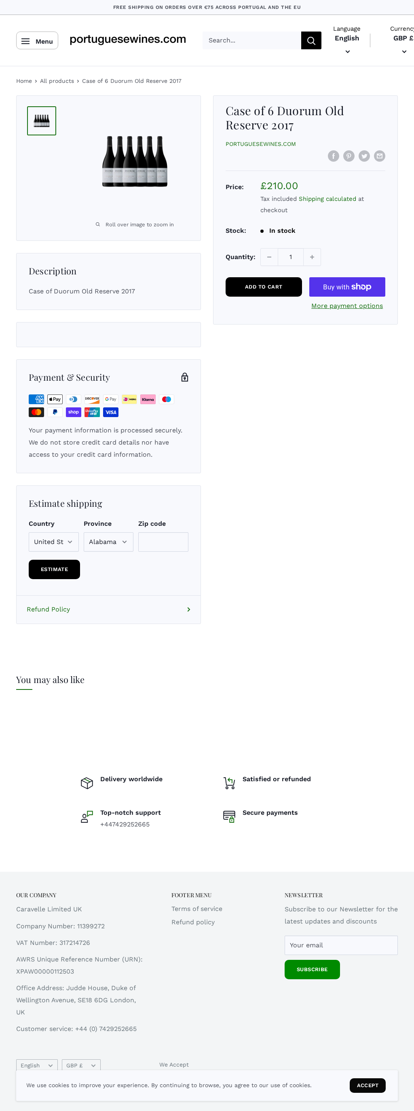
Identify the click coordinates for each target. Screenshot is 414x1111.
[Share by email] (379, 156)
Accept (367, 1085)
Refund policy (193, 922)
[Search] (311, 40)
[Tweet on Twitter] (364, 156)
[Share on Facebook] (333, 156)
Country (42, 523)
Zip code (152, 523)
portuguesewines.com (261, 144)
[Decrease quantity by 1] (269, 257)
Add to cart (263, 287)
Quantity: (241, 257)
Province (98, 523)
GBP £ (74, 1065)
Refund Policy (48, 609)
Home (24, 81)
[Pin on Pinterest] (349, 156)
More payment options (347, 306)
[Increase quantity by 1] (312, 257)
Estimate (54, 569)
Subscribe (312, 969)
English (30, 1065)
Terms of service (196, 909)
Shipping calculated (327, 198)
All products (57, 81)
